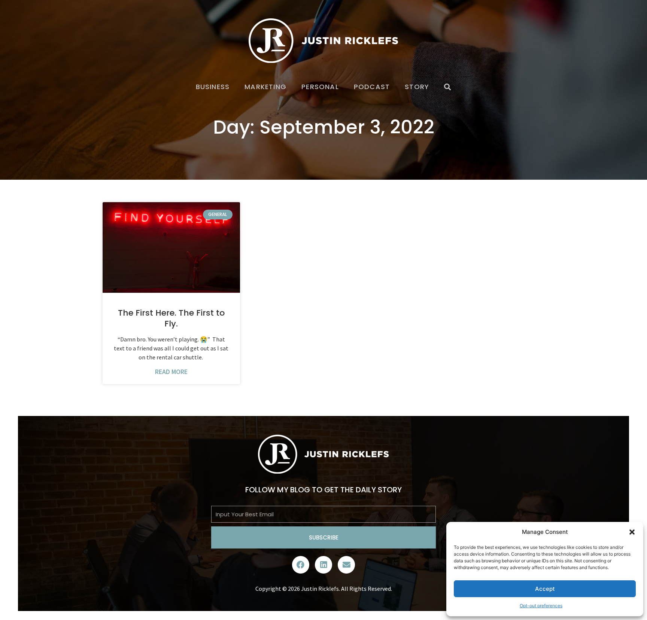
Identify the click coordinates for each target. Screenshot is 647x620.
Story (417, 86)
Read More (171, 371)
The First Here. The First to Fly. (171, 318)
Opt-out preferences (541, 605)
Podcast (372, 86)
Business (213, 86)
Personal (320, 86)
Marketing (265, 86)
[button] (632, 532)
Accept (545, 588)
